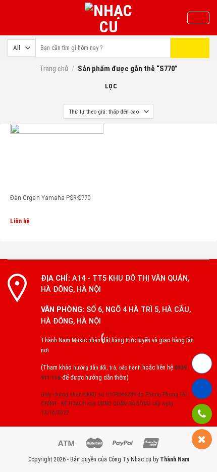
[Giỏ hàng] (198, 18)
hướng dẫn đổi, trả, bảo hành (107, 367)
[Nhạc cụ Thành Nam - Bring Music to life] (109, 17)
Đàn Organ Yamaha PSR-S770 (50, 197)
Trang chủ (53, 69)
